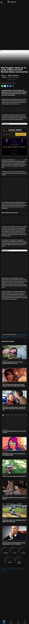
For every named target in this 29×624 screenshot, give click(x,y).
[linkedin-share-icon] (10, 86)
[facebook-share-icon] (7, 86)
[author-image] (4, 77)
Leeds (21, 568)
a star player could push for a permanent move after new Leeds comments (14, 336)
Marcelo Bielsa (10, 568)
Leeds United (3, 568)
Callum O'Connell (12, 75)
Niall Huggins (16, 568)
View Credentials (12, 79)
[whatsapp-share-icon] (2, 86)
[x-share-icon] (5, 86)
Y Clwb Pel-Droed (19, 160)
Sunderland (3, 571)
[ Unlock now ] (20, 134)
